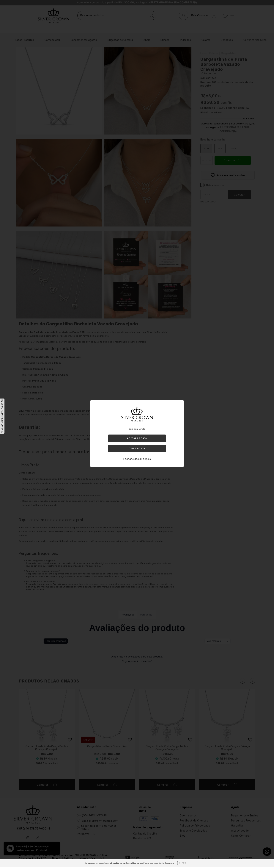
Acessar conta (137, 438)
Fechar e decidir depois (137, 459)
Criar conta (137, 448)
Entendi (183, 863)
